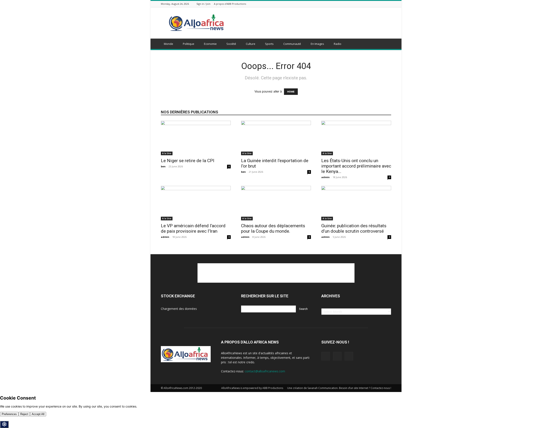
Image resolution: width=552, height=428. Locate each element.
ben (163, 166)
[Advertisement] (312, 23)
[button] (386, 44)
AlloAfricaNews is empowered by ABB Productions (252, 388)
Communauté (292, 44)
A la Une (166, 153)
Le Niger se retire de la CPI (187, 160)
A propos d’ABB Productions (230, 3)
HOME (291, 91)
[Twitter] (383, 4)
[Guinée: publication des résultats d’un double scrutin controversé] (356, 203)
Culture (250, 44)
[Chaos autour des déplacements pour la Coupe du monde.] (276, 203)
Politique (188, 44)
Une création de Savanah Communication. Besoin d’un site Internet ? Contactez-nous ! (339, 388)
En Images (317, 44)
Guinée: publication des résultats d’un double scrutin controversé (353, 228)
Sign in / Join (203, 3)
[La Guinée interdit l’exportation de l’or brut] (276, 138)
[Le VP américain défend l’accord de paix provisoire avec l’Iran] (196, 203)
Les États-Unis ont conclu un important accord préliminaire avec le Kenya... (356, 166)
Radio (337, 44)
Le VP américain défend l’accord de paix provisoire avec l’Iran (193, 228)
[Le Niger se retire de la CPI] (196, 138)
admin (325, 177)
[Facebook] (378, 4)
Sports (269, 44)
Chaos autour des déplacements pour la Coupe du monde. (273, 228)
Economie (210, 44)
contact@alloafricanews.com (265, 371)
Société (231, 44)
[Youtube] (388, 4)
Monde (168, 44)
